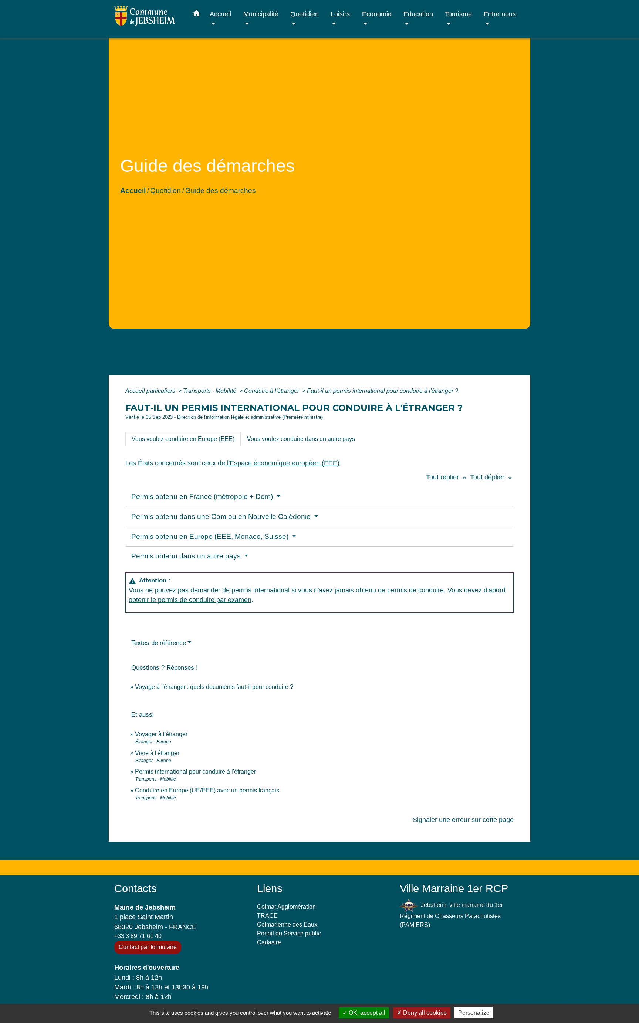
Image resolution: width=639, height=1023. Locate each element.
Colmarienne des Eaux (287, 924)
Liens (270, 888)
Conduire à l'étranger (272, 391)
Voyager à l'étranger (161, 734)
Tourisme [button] (458, 14)
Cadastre (269, 942)
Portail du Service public (289, 933)
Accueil (133, 190)
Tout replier (447, 477)
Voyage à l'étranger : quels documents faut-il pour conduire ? (214, 687)
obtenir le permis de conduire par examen (190, 600)
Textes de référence (158, 642)
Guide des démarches (220, 190)
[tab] (183, 439)
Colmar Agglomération (286, 907)
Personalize (474, 1013)
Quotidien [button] (304, 14)
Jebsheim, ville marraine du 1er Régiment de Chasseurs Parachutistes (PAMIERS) (451, 915)
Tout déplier (492, 477)
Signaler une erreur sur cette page (463, 819)
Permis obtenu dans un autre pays (187, 556)
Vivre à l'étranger (157, 753)
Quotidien (165, 190)
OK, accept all (366, 1013)
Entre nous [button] (500, 14)
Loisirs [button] (340, 14)
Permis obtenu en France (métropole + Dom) (203, 496)
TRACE (267, 915)
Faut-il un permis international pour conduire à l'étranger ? (382, 391)
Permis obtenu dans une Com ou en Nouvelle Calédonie (221, 516)
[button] (196, 15)
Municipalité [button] (260, 14)
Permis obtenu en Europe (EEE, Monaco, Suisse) (210, 536)
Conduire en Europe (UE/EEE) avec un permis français (207, 790)
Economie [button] (377, 14)
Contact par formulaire (148, 947)
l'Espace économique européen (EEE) (283, 463)
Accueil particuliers (151, 391)
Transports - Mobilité (210, 391)
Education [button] (418, 14)
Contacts (135, 888)
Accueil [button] (220, 14)
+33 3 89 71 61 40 (138, 936)
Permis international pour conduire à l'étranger (195, 771)
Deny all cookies (424, 1013)
